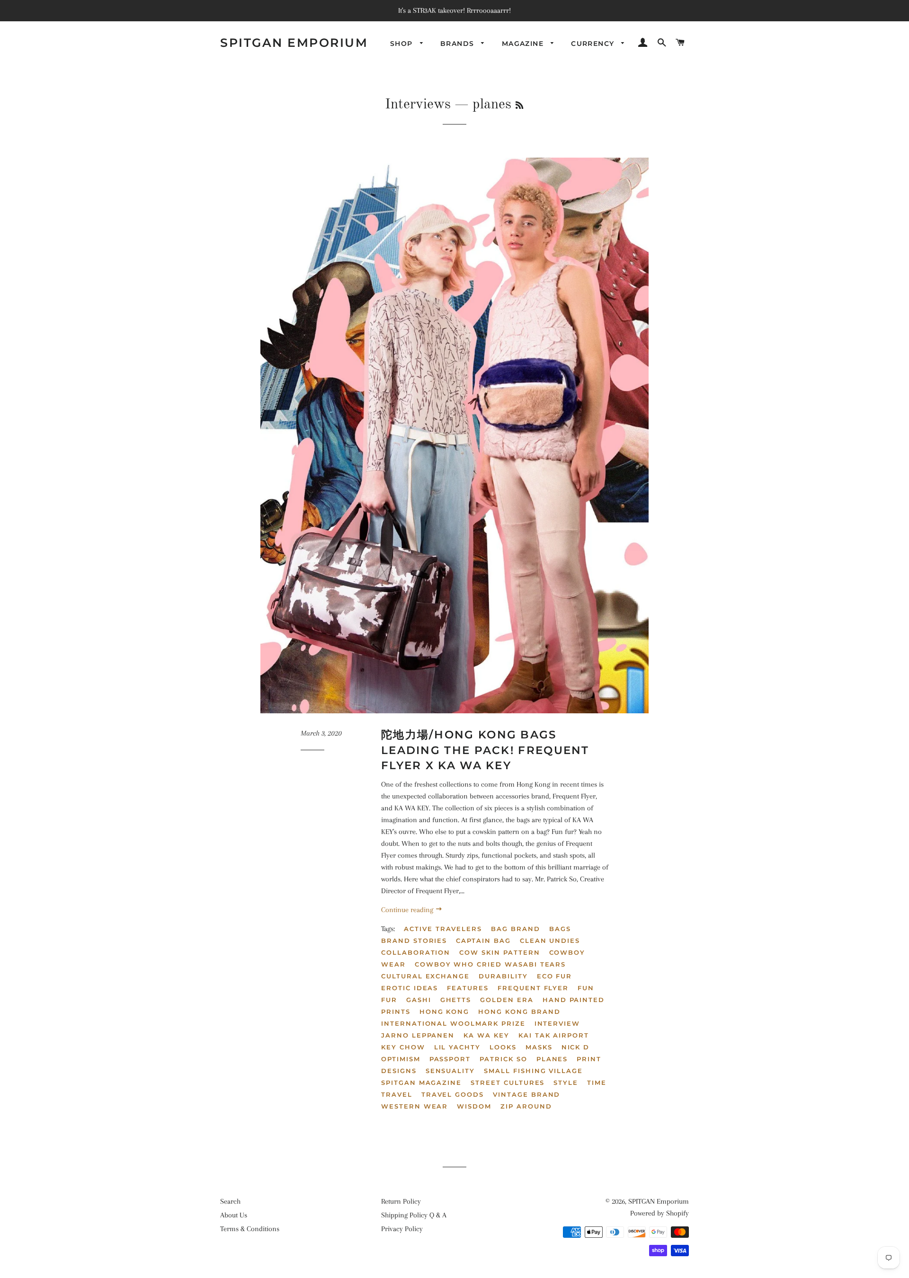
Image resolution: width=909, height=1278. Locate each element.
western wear (414, 1106)
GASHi (418, 999)
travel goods (452, 1094)
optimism (400, 1059)
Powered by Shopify (659, 1213)
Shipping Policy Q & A (413, 1215)
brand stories (414, 940)
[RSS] (519, 106)
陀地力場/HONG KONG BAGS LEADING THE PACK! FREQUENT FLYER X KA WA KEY (485, 750)
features (468, 988)
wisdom (474, 1106)
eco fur (554, 976)
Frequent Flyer (533, 988)
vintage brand (526, 1094)
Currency (594, 43)
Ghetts (456, 999)
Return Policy (401, 1201)
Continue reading (408, 909)
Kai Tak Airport (553, 1035)
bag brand (515, 928)
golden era (507, 999)
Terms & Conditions (249, 1229)
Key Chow (403, 1047)
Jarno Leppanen (417, 1035)
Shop (402, 43)
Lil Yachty (457, 1047)
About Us (233, 1215)
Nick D (575, 1047)
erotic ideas (409, 988)
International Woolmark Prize (453, 1023)
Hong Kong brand (519, 1011)
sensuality (450, 1070)
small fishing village (533, 1070)
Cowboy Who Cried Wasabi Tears (490, 964)
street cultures (507, 1082)
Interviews (418, 105)
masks (539, 1047)
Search (230, 1201)
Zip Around (526, 1106)
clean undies (550, 940)
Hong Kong (444, 1011)
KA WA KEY (486, 1035)
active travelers (443, 928)
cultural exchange (425, 976)
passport (450, 1059)
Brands (458, 43)
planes (552, 1059)
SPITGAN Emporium (294, 43)
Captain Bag (483, 940)
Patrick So (503, 1059)
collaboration (415, 952)
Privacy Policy (402, 1229)
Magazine (524, 43)
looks (503, 1047)
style (565, 1082)
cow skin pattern (499, 952)
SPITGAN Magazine (421, 1082)
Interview (557, 1023)
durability (503, 976)
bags (560, 928)
